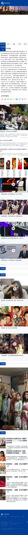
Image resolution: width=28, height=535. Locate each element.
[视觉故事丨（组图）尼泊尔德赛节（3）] (3, 468)
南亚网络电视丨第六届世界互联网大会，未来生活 (12, 238)
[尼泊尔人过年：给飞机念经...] (8, 163)
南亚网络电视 (7, 3)
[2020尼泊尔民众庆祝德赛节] (20, 163)
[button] (26, 116)
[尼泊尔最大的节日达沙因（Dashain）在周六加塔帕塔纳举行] (2, 163)
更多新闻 (3, 432)
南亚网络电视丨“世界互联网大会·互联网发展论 (11, 260)
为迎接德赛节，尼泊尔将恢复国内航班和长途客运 (12, 355)
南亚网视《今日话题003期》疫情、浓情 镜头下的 (12, 300)
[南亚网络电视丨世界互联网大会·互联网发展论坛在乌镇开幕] (14, 207)
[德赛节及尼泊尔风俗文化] (14, 163)
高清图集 (3, 363)
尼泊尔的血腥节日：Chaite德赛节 (26, 176)
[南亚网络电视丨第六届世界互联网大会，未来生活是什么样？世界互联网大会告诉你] (14, 229)
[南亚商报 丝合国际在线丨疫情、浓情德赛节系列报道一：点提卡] (3, 455)
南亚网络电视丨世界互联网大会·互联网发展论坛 (11, 216)
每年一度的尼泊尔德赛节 (6, 140)
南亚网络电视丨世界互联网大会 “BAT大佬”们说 (11, 194)
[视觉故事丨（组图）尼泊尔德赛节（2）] (3, 481)
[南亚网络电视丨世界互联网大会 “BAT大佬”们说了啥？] (14, 185)
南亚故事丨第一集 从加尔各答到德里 (9, 328)
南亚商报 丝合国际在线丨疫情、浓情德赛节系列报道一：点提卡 (16, 452)
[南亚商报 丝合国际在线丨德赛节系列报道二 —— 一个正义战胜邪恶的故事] (3, 443)
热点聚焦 (3, 268)
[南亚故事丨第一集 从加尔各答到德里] (14, 316)
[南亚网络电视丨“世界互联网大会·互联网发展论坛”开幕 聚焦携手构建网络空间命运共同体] (14, 251)
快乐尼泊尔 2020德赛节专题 (2, 47)
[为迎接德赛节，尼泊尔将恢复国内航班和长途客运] (14, 344)
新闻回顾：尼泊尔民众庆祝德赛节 (8, 131)
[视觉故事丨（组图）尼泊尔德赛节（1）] (3, 494)
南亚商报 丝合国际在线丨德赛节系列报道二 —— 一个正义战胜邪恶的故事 (16, 441)
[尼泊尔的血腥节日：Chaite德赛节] (26, 163)
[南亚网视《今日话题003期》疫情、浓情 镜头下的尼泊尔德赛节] (14, 289)
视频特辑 (3, 275)
